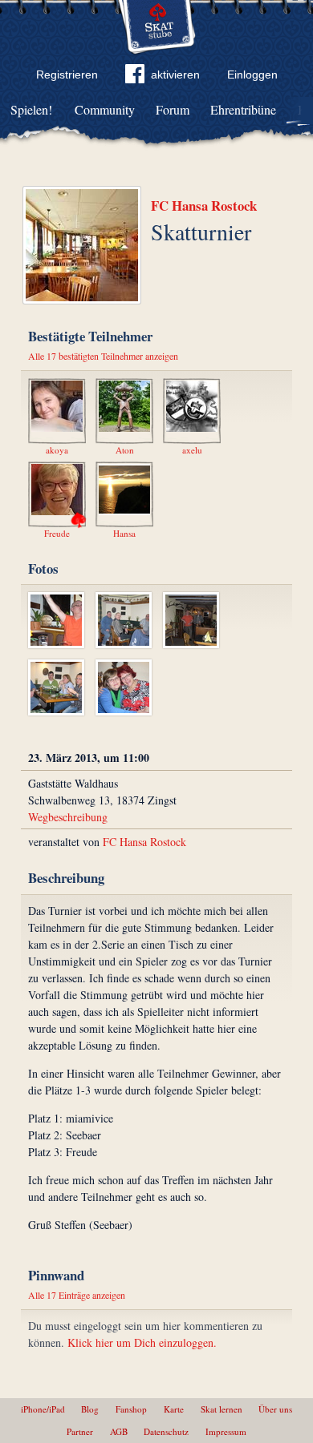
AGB (119, 1431)
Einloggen (252, 74)
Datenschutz (166, 1431)
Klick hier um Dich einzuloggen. (142, 1342)
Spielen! (31, 109)
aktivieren (175, 74)
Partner (80, 1431)
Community (105, 109)
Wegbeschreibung (68, 816)
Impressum (225, 1431)
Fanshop (131, 1409)
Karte (174, 1409)
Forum (172, 109)
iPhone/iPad (43, 1409)
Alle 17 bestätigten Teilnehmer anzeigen (103, 355)
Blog (90, 1409)
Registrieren (67, 74)
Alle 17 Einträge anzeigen (76, 1294)
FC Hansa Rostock (204, 205)
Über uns (275, 1409)
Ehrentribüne (243, 109)
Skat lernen (221, 1409)
